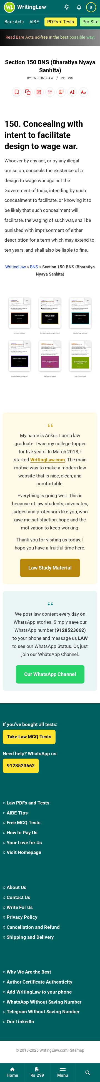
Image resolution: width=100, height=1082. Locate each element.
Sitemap (77, 1050)
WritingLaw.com (47, 459)
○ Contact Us (16, 897)
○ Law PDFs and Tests (26, 803)
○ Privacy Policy (20, 917)
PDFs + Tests (60, 21)
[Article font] (83, 92)
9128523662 (21, 765)
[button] (67, 7)
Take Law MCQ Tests (29, 736)
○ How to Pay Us (20, 832)
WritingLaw (15, 266)
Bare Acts (14, 21)
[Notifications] (79, 7)
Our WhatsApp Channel (50, 674)
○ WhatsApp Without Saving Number (42, 1002)
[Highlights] (50, 92)
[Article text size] (72, 92)
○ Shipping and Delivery (28, 937)
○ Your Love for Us (22, 842)
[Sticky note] (39, 92)
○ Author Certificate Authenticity (37, 982)
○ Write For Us (18, 907)
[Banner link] (50, 37)
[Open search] (87, 1072)
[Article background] (61, 92)
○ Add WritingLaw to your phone (37, 992)
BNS (70, 78)
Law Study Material (50, 568)
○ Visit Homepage (22, 852)
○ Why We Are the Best (27, 972)
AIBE (34, 21)
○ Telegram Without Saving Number (41, 1011)
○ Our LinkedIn (18, 1021)
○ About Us (14, 887)
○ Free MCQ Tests (22, 822)
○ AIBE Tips (15, 813)
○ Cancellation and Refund (31, 927)
